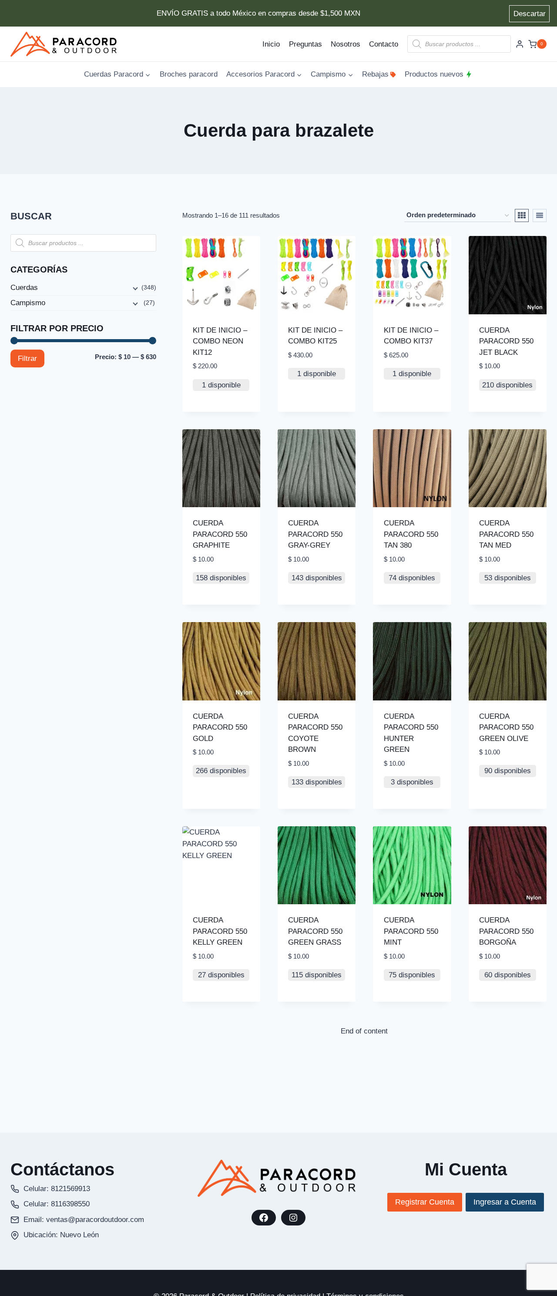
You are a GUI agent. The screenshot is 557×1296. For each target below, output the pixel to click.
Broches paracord (189, 74)
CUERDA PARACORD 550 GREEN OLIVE (506, 727)
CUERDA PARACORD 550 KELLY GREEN (220, 931)
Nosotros (345, 44)
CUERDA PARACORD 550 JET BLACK (506, 341)
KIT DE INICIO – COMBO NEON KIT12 (220, 341)
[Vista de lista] (540, 215)
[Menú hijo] (134, 288)
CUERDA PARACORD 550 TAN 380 (411, 534)
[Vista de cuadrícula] (522, 215)
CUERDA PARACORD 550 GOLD (220, 727)
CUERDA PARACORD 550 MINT (411, 931)
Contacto (383, 44)
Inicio (271, 44)
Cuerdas (24, 287)
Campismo (27, 303)
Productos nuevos (434, 74)
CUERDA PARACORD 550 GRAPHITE (220, 534)
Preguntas (305, 44)
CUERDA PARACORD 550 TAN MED (506, 534)
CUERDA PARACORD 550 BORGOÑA (506, 931)
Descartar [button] (529, 14)
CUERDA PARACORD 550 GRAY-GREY (315, 534)
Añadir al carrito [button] (306, 403)
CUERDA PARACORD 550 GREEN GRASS (315, 931)
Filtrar (27, 358)
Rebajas (375, 74)
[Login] (519, 44)
